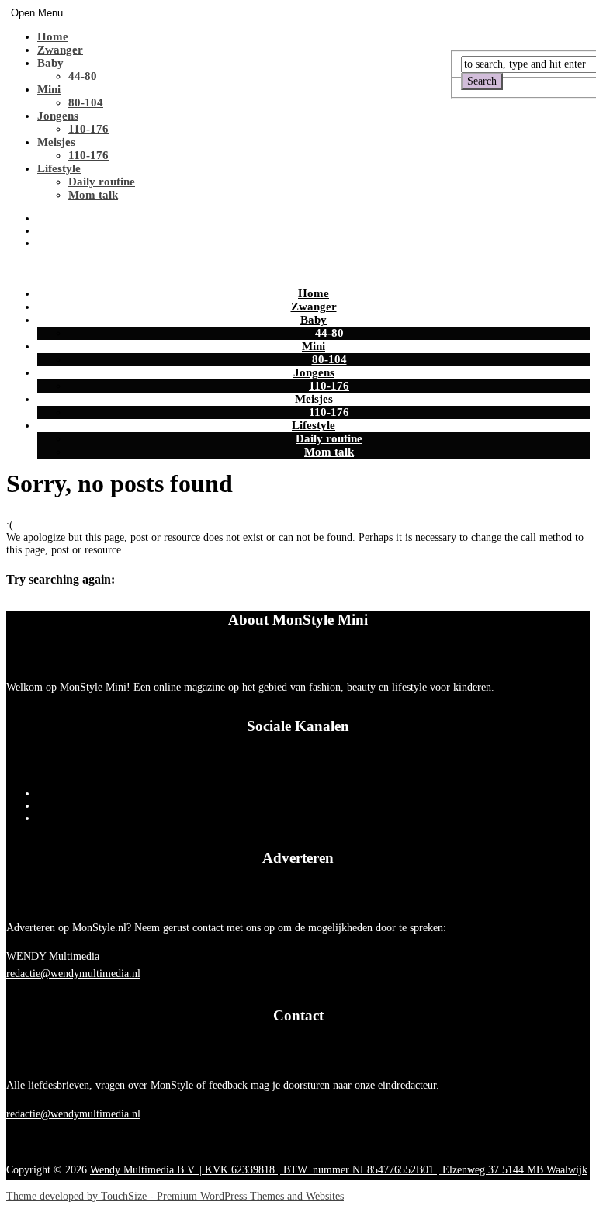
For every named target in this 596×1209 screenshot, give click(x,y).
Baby (50, 63)
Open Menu (37, 13)
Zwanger (60, 49)
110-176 (88, 129)
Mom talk (93, 195)
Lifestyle (59, 168)
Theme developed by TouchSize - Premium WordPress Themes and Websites (175, 1196)
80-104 (85, 102)
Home (52, 36)
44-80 (82, 76)
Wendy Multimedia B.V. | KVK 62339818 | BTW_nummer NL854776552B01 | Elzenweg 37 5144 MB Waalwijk (338, 1170)
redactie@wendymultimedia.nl (73, 973)
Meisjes (56, 142)
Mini (49, 89)
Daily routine (101, 181)
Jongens (57, 115)
